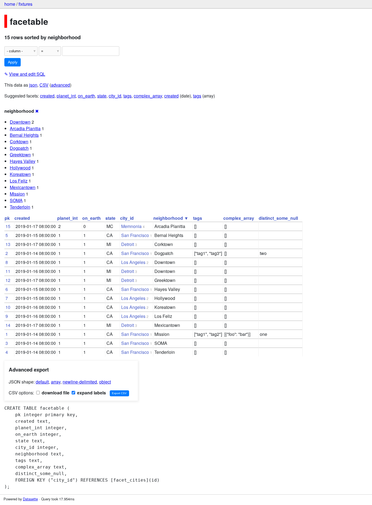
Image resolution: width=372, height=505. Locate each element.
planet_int (66, 96)
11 (7, 271)
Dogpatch (19, 148)
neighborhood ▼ (170, 218)
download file (55, 393)
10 (7, 307)
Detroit (127, 244)
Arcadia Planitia (25, 128)
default (42, 382)
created (47, 96)
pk (7, 218)
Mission (17, 194)
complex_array (148, 96)
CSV (43, 85)
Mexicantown (22, 187)
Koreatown (20, 174)
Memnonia (131, 226)
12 (7, 280)
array (55, 382)
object (105, 382)
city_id (115, 96)
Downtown (20, 122)
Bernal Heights (24, 135)
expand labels (91, 393)
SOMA (16, 200)
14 (7, 325)
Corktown (19, 141)
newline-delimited (80, 382)
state (101, 96)
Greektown (20, 154)
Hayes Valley (22, 161)
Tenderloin (20, 207)
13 (7, 244)
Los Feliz (19, 181)
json (33, 85)
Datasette (30, 498)
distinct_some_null (278, 218)
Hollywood (20, 168)
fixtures (25, 4)
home (9, 4)
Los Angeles (133, 262)
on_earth (86, 96)
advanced (60, 85)
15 (7, 226)
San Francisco (135, 235)
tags (127, 96)
